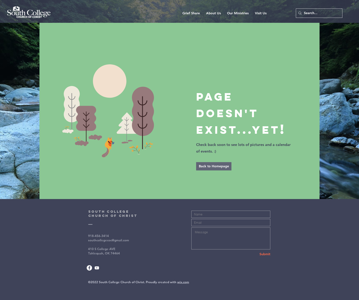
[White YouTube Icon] (97, 268)
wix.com (183, 282)
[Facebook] (89, 268)
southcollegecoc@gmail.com (108, 240)
